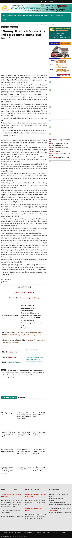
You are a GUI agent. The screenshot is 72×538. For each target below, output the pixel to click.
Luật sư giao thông (17, 374)
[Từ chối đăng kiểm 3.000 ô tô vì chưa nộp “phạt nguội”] (8, 426)
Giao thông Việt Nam (25, 372)
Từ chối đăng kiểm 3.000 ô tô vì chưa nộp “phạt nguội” (8, 434)
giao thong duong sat (12, 370)
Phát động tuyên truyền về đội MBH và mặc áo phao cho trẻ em (39, 434)
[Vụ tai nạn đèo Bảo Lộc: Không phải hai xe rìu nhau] (40, 406)
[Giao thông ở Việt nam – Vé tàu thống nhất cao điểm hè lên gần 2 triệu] (8, 460)
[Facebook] (57, 1)
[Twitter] (66, 1)
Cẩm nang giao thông (34, 15)
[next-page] (5, 474)
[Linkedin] (20, 48)
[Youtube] (69, 1)
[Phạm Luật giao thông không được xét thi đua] (8, 443)
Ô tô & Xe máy (59, 15)
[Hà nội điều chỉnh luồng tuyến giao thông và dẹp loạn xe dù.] (24, 426)
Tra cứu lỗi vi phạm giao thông (51, 532)
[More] (29, 48)
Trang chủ (4, 24)
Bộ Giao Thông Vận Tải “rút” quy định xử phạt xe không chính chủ (23, 451)
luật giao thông (6, 374)
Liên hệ (63, 532)
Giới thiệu (4, 532)
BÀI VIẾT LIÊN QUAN (9, 398)
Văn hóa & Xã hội (22, 24)
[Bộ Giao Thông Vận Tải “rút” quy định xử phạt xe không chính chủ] (24, 443)
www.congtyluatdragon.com (34, 357)
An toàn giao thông (11, 15)
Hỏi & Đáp (38, 532)
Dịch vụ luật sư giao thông (15, 532)
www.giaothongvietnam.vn (34, 362)
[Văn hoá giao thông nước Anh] (8, 406)
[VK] (25, 48)
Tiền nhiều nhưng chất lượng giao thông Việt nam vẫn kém (39, 451)
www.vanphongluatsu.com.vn (35, 355)
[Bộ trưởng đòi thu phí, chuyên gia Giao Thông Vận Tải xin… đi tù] (40, 460)
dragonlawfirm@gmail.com (14, 362)
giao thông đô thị (38, 370)
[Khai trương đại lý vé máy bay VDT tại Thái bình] (24, 460)
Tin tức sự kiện (12, 24)
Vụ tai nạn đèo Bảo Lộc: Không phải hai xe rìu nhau (39, 414)
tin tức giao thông (28, 374)
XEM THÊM (21, 398)
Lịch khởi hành (45, 15)
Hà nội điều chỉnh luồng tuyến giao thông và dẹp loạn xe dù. (23, 434)
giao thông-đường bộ (38, 372)
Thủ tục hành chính (29, 532)
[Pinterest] (60, 1)
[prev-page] (2, 474)
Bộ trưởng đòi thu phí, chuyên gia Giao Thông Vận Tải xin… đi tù (39, 469)
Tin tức (52, 15)
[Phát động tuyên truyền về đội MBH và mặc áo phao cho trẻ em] (40, 426)
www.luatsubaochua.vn (33, 359)
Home (3, 15)
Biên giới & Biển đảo (23, 15)
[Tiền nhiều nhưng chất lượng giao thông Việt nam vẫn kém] (40, 443)
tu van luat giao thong (8, 377)
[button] (68, 15)
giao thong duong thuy (26, 370)
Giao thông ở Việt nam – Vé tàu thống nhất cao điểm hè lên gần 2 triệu (7, 469)
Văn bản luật (5, 20)
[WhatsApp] (16, 48)
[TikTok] (63, 1)
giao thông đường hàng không (10, 372)
